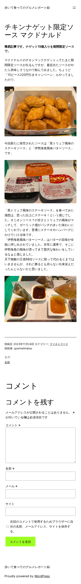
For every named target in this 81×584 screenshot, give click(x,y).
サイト (10, 504)
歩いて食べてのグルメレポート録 (27, 7)
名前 (9, 468)
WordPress (42, 576)
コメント (12, 425)
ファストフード (59, 344)
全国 (7, 362)
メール (11, 486)
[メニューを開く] (74, 7)
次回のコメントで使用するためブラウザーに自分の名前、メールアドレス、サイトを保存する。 (41, 526)
